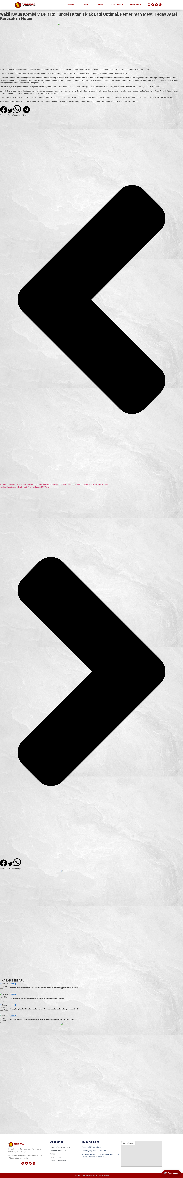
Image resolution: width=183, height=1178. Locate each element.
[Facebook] (149, 4)
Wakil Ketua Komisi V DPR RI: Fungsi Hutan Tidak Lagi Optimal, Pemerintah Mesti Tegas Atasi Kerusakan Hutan (88, 16)
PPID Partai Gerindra (101, 1175)
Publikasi (99, 4)
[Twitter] (152, 4)
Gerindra (70, 4)
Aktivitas (85, 4)
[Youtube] (156, 4)
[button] (3, 111)
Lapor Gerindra (117, 4)
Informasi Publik (134, 4)
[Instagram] (160, 4)
